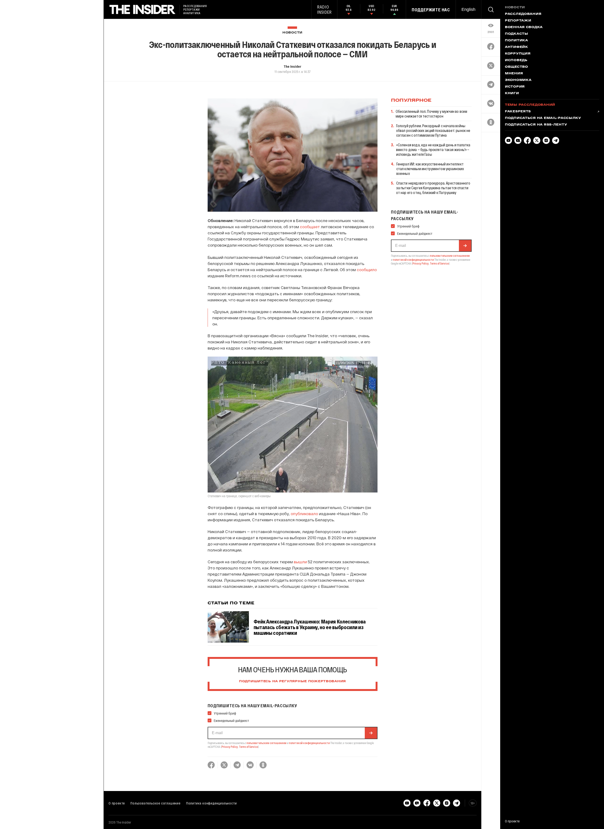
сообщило (367, 269)
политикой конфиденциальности (309, 743)
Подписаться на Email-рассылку (543, 118)
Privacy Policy (230, 746)
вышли (300, 561)
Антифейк (516, 47)
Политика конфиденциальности (211, 803)
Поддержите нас (431, 9)
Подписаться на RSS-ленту (536, 124)
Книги (512, 93)
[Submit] (371, 733)
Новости (292, 32)
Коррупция (517, 53)
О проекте (117, 803)
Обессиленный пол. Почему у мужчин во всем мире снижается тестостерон (431, 113)
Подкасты (516, 34)
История (515, 86)
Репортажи (518, 20)
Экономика (518, 80)
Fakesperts (518, 111)
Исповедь (516, 60)
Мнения (514, 73)
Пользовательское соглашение (155, 803)
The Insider (292, 66)
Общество (516, 67)
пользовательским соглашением (266, 743)
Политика (516, 40)
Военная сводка (524, 27)
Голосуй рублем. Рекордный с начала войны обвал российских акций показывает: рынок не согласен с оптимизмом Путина (433, 130)
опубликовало (304, 513)
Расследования (523, 14)
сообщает (310, 226)
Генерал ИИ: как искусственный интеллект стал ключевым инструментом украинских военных (430, 169)
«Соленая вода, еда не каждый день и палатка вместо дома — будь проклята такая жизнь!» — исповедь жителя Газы (433, 149)
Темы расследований (530, 105)
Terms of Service (248, 746)
